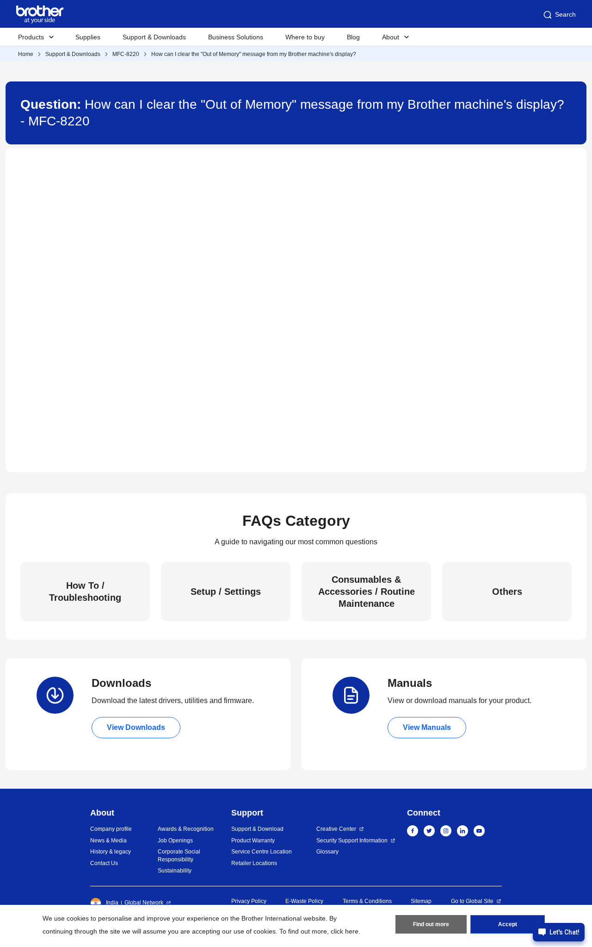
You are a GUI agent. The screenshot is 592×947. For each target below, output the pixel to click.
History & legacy (110, 851)
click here (344, 931)
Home (25, 54)
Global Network (143, 902)
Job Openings (175, 840)
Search (565, 14)
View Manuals (427, 727)
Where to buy (305, 37)
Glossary (327, 851)
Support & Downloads (154, 37)
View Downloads (136, 727)
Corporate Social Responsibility (179, 855)
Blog (353, 37)
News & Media (108, 840)
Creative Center (336, 829)
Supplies (87, 37)
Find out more (431, 924)
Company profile (111, 829)
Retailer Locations (254, 863)
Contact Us (104, 863)
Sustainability (174, 870)
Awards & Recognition (186, 829)
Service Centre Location (261, 851)
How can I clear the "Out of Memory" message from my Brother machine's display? (253, 54)
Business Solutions (235, 37)
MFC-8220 (125, 54)
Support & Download (257, 829)
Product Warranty (253, 840)
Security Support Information (352, 840)
